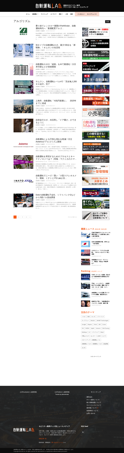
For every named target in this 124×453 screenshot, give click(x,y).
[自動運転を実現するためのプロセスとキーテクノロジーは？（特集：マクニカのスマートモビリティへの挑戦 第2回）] (23, 162)
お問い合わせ (91, 413)
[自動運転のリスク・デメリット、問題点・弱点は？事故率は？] (85, 262)
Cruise (104, 324)
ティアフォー (85, 320)
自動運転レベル (96, 340)
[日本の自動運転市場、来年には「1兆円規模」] (85, 244)
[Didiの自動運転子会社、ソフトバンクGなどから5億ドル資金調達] (23, 200)
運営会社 (89, 397)
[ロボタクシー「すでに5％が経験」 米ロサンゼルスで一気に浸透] (85, 253)
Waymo (90, 324)
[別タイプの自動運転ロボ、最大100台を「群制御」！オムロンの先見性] (23, 50)
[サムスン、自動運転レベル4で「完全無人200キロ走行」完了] (23, 87)
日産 (88, 316)
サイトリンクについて (94, 405)
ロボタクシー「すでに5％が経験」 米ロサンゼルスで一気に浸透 (100, 252)
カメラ (104, 336)
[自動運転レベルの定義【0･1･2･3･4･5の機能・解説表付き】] (85, 295)
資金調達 (105, 344)
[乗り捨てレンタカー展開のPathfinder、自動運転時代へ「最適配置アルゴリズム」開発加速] (23, 31)
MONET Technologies (102, 320)
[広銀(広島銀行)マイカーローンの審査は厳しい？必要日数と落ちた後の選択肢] (85, 235)
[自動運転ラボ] (62, 6)
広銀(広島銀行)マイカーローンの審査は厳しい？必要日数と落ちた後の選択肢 (101, 234)
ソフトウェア (95, 332)
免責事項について (92, 410)
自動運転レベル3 (86, 344)
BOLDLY (93, 320)
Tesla (95, 324)
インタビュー (81, 14)
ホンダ (93, 316)
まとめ (83, 347)
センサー (93, 336)
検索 (71, 14)
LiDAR (98, 336)
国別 (60, 14)
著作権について (92, 408)
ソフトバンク (100, 316)
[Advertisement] (95, 368)
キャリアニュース (92, 14)
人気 (66, 14)
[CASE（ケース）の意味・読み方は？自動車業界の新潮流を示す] (85, 277)
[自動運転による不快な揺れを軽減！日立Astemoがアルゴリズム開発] (23, 145)
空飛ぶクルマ (85, 336)
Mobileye (84, 332)
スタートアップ (86, 340)
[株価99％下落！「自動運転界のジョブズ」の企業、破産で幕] (85, 303)
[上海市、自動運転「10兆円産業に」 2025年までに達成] (23, 106)
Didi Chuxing (105, 328)
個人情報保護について (94, 402)
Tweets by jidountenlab (62, 394)
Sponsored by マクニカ (41, 161)
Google (84, 324)
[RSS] (83, 432)
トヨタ (83, 316)
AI (89, 332)
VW (83, 328)
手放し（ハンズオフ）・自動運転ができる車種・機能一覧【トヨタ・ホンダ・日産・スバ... (100, 285)
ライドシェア (44, 14)
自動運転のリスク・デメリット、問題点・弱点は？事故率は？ (100, 261)
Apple (92, 328)
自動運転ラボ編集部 (40, 30)
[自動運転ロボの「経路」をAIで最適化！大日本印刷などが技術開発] (23, 70)
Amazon (98, 328)
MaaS (102, 332)
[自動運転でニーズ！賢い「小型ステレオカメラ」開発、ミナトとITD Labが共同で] (23, 181)
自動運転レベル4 (97, 344)
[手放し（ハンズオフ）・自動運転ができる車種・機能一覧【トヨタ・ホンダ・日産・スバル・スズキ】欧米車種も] (85, 286)
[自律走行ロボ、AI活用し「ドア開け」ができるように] (23, 125)
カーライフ (53, 14)
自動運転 (34, 14)
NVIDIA (87, 328)
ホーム (28, 14)
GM (99, 324)
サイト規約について (93, 399)
